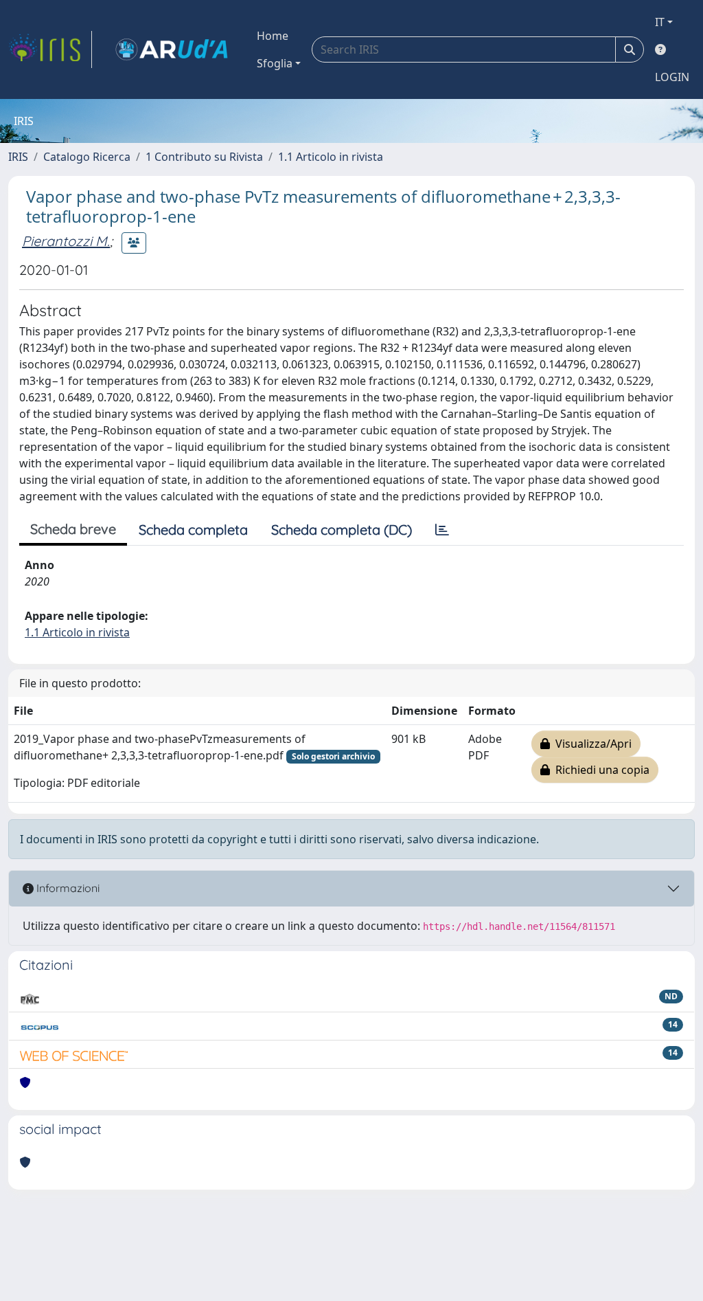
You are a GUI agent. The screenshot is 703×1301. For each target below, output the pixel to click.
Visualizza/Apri (591, 743)
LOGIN (672, 77)
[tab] (442, 529)
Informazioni (67, 888)
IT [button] (660, 22)
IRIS (18, 156)
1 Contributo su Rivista (204, 156)
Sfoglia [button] (274, 63)
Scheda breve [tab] (73, 528)
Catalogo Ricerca (86, 156)
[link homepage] (50, 49)
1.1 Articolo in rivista (330, 156)
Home (272, 35)
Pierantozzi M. (66, 240)
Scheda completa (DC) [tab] (341, 529)
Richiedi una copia (599, 769)
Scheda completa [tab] (193, 529)
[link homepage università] (171, 49)
